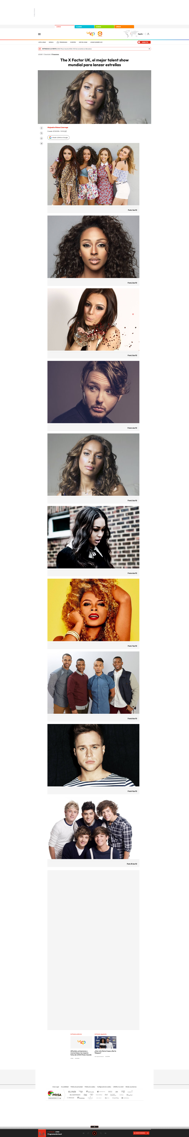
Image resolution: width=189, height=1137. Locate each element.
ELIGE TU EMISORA (140, 1133)
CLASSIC (79, 27)
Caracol (129, 1092)
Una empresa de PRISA (54, 1093)
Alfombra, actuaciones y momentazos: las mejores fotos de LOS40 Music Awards (80, 1053)
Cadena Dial (106, 1094)
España (140, 34)
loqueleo (115, 1097)
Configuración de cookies (104, 1087)
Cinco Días (98, 1094)
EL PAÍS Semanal (113, 1094)
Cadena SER (110, 1092)
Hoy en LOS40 (83, 42)
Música (51, 42)
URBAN (118, 27)
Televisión (47, 54)
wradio (91, 1094)
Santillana (91, 1092)
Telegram (41, 143)
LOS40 (58, 27)
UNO (85, 1094)
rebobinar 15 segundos (88, 1133)
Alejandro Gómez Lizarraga (57, 127)
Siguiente (105, 1133)
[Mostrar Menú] (40, 34)
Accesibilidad (65, 1087)
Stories (106, 1065)
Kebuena (128, 1094)
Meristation (125, 1097)
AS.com (116, 1092)
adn (122, 1092)
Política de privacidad (77, 1087)
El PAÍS (72, 1092)
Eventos (73, 42)
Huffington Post (74, 1094)
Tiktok (86, 1065)
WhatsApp (41, 138)
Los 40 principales (81, 1092)
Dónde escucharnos (131, 1087)
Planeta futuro (120, 1094)
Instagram (82, 1065)
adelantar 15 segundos (101, 1133)
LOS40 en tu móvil (118, 1087)
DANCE (98, 27)
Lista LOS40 (42, 42)
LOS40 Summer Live (96, 42)
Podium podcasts (90, 1097)
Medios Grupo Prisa (54, 1098)
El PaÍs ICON (99, 1097)
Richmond (71, 1097)
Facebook (41, 128)
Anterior (83, 1133)
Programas (63, 42)
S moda (107, 1097)
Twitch (102, 1065)
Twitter (41, 133)
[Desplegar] (94, 1127)
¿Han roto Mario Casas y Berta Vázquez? (105, 1052)
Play (94, 1133)
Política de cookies (90, 1087)
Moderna (80, 1097)
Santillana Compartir (101, 1092)
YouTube (90, 1065)
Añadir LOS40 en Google (60, 137)
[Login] (148, 34)
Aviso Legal (55, 1087)
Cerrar (149, 49)
